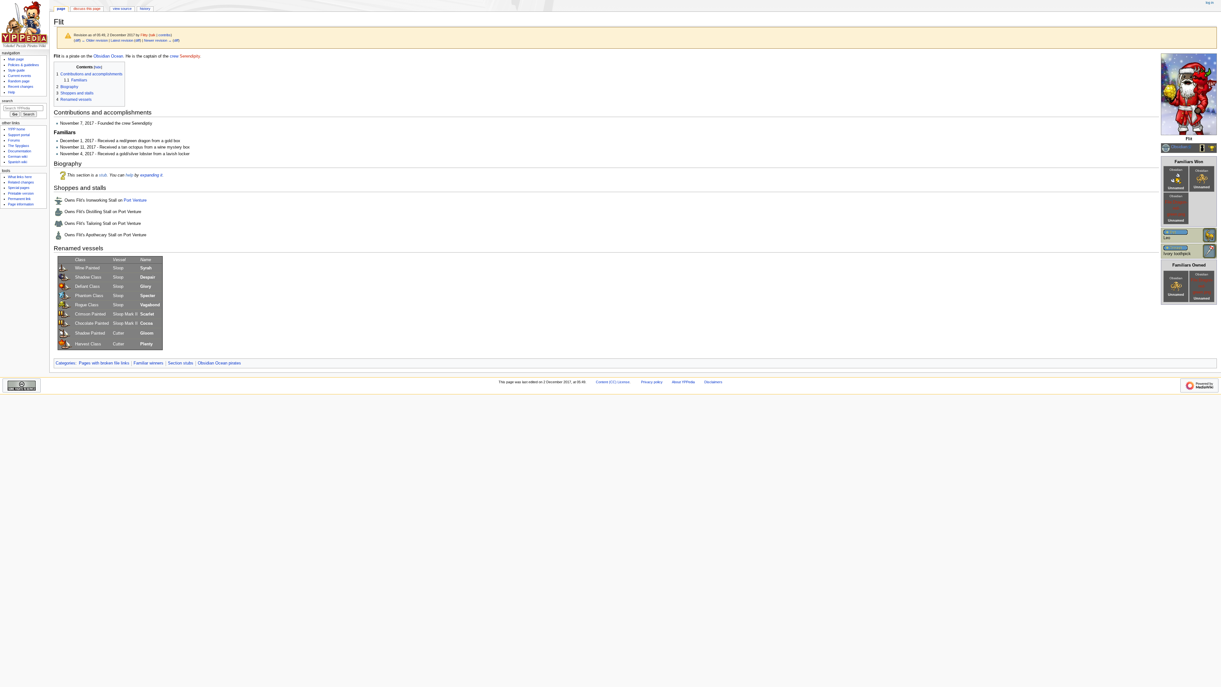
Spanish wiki (17, 162)
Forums (14, 140)
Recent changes (20, 86)
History (145, 8)
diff (77, 40)
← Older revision (95, 40)
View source (122, 8)
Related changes (21, 182)
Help (11, 92)
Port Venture (135, 200)
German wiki (17, 156)
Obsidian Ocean (108, 56)
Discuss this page (86, 8)
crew (174, 56)
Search (7, 101)
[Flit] (1189, 94)
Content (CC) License (613, 382)
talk (152, 35)
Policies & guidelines (23, 65)
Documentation (19, 151)
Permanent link (19, 199)
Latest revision (122, 40)
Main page (16, 59)
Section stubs (180, 363)
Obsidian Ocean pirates (219, 363)
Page (61, 8)
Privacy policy (652, 382)
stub (103, 175)
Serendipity (190, 56)
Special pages (19, 188)
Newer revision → (158, 40)
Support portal (19, 135)
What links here (20, 177)
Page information (21, 204)
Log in (1210, 2)
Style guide (16, 70)
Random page (19, 81)
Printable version (21, 193)
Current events (19, 76)
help (129, 175)
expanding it (151, 175)
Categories (65, 363)
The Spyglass (18, 146)
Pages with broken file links (104, 363)
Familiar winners (148, 363)
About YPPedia (683, 382)
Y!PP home (16, 129)
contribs (164, 35)
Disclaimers (713, 382)
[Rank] (1166, 148)
